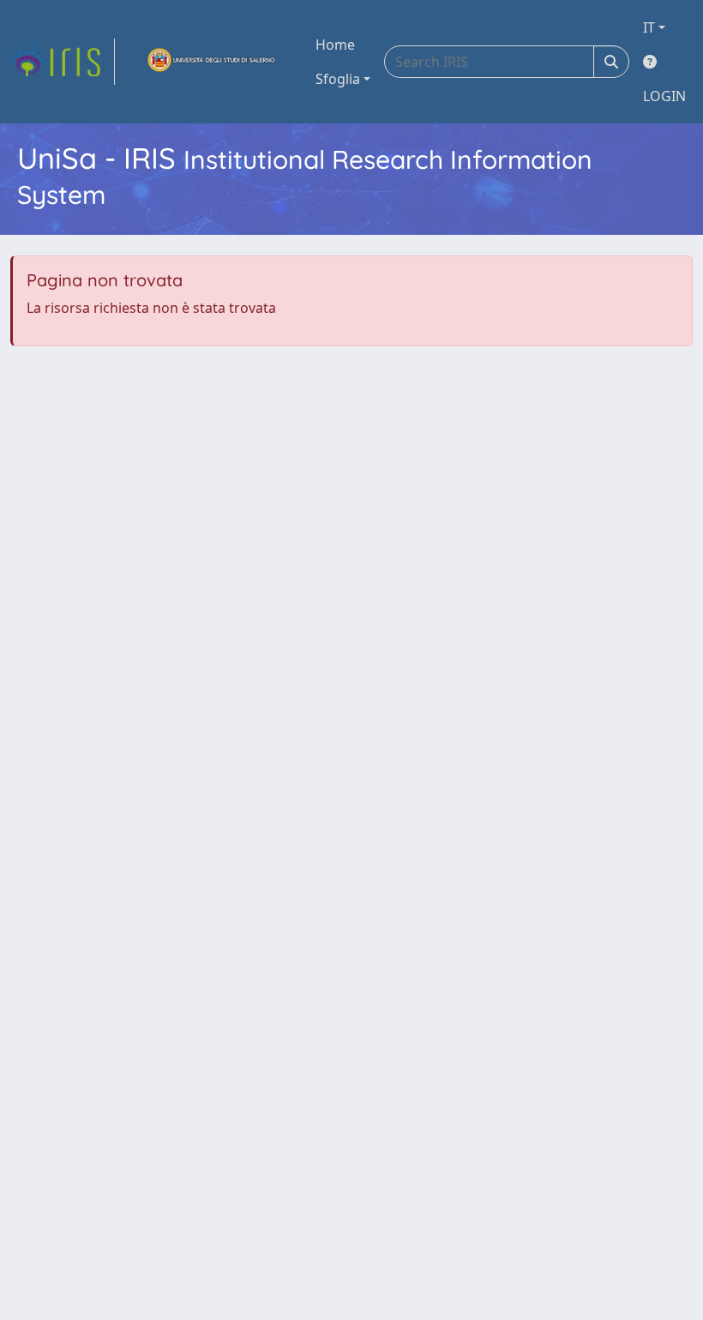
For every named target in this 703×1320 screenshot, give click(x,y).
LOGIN (664, 96)
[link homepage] (62, 62)
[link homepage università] (212, 62)
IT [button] (649, 27)
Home (335, 44)
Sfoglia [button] (337, 78)
